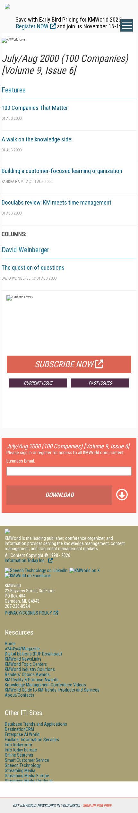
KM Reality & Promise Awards (31, 679)
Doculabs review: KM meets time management (56, 202)
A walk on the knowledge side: (37, 139)
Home (10, 643)
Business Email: (20, 461)
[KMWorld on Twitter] (84, 570)
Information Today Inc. (26, 560)
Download (59, 495)
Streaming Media (20, 770)
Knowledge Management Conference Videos (45, 684)
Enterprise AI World (22, 734)
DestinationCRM (19, 729)
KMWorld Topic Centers (26, 664)
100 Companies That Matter (35, 107)
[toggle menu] (126, 25)
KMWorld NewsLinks (23, 659)
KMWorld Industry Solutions (30, 669)
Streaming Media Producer (29, 780)
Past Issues (100, 383)
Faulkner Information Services (32, 739)
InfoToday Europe (21, 749)
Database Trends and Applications (36, 724)
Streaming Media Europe (27, 775)
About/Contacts (19, 695)
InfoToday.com (18, 744)
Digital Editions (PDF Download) (33, 653)
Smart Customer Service (27, 760)
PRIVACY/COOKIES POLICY (28, 613)
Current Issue (38, 383)
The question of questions (33, 267)
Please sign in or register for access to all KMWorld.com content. (65, 452)
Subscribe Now (64, 364)
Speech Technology (23, 765)
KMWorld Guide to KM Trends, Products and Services (52, 690)
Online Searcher (19, 755)
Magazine (22, 648)
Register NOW (32, 26)
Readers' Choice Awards (27, 674)
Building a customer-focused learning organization (62, 171)
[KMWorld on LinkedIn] (36, 570)
